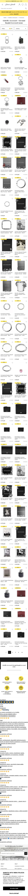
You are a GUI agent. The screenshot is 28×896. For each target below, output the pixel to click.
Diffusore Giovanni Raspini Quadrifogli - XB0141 (7, 601)
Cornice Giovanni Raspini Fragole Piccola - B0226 (20, 273)
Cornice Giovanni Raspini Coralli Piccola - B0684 (6, 171)
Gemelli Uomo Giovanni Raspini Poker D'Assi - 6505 (20, 130)
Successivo (12, 716)
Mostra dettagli (14, 893)
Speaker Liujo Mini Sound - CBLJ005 (21, 376)
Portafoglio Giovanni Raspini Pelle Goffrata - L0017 (20, 438)
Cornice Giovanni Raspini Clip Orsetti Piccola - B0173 (20, 253)
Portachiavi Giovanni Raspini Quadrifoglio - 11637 (20, 89)
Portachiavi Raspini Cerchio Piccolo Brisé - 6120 (20, 315)
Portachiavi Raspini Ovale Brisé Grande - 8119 (21, 355)
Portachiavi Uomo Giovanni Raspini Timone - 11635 (7, 109)
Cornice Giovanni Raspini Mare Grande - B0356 (20, 171)
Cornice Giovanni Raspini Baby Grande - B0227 (20, 232)
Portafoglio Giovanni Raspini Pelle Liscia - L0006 (6, 458)
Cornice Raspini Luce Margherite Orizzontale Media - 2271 (20, 561)
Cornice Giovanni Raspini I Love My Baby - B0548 (21, 519)
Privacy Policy (9, 856)
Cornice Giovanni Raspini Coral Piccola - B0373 (6, 519)
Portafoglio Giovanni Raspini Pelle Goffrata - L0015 (20, 417)
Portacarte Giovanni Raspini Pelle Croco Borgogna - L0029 (19, 602)
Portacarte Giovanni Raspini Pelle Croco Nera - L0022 (7, 622)
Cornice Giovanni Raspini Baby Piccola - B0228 (20, 478)
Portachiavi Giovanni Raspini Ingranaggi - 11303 (21, 68)
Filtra (6, 28)
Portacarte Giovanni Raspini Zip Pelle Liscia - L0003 (7, 417)
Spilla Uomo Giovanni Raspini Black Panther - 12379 (20, 48)
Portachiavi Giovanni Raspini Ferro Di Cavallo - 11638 (7, 48)
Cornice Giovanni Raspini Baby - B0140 (6, 478)
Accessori (21, 17)
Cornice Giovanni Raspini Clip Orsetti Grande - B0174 (20, 499)
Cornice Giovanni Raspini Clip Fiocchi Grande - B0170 (6, 397)
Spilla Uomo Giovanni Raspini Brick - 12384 (6, 68)
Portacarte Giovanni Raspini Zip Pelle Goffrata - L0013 (21, 643)
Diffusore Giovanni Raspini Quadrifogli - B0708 (21, 581)
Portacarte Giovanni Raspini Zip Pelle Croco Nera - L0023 (6, 643)
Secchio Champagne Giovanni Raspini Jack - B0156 (20, 294)
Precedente (4, 716)
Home (5, 17)
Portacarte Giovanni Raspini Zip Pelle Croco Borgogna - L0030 (20, 622)
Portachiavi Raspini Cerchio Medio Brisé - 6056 (20, 191)
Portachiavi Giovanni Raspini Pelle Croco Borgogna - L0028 (5, 89)
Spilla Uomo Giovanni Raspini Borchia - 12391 (6, 130)
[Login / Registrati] (19, 4)
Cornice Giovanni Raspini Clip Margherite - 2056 (6, 499)
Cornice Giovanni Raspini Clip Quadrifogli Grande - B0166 (21, 150)
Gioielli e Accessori (12, 17)
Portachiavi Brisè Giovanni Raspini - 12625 (7, 212)
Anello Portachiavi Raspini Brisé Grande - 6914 (7, 335)
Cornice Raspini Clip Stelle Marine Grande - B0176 (20, 212)
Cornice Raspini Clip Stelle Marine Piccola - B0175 (20, 540)
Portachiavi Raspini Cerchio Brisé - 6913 (5, 314)
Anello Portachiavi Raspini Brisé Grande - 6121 (7, 355)
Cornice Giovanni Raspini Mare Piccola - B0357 (6, 191)
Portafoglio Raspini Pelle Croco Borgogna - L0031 (21, 109)
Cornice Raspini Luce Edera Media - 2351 (6, 560)
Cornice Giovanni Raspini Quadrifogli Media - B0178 (7, 150)
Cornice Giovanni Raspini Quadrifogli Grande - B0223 (6, 294)
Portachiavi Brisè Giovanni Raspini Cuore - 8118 (21, 335)
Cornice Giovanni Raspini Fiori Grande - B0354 (6, 273)
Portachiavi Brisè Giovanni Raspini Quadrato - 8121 (7, 232)
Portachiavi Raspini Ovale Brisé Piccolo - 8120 (7, 376)
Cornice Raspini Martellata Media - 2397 (7, 581)
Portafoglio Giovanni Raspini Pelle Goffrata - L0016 (6, 438)
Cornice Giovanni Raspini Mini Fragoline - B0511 (20, 396)
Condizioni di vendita (19, 866)
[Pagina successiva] (22, 652)
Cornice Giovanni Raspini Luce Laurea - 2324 (6, 540)
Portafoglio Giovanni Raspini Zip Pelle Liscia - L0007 (21, 458)
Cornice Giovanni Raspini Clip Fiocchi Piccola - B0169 (6, 253)
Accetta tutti (14, 888)
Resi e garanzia (18, 868)
